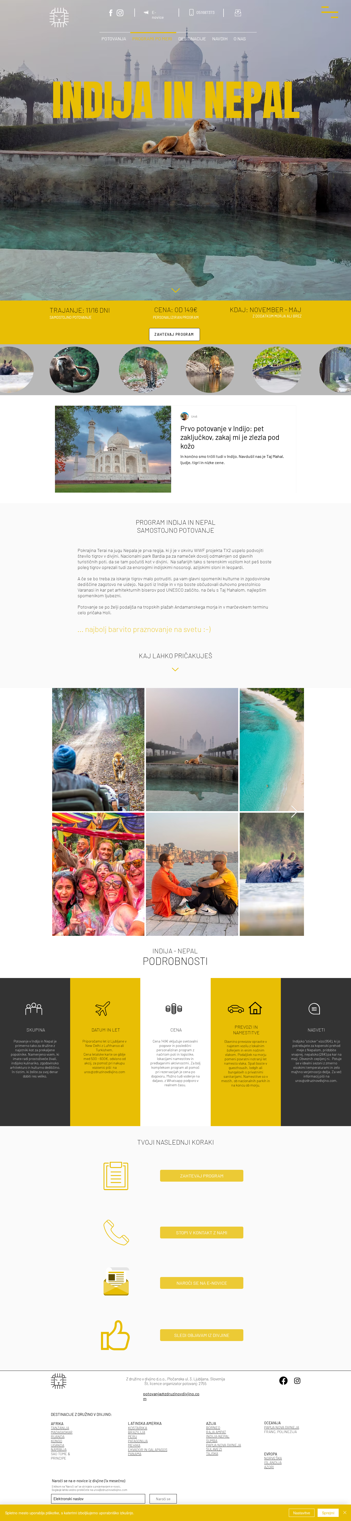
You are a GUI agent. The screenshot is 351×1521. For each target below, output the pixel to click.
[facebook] (110, 13)
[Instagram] (120, 13)
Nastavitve (301, 1512)
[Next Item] (294, 812)
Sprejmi (328, 1512)
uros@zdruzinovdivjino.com (104, 1072)
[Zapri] (345, 1513)
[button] (329, 12)
